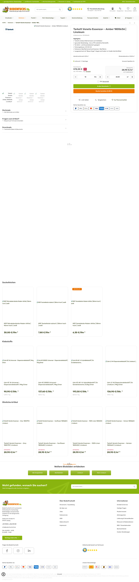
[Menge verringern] (75, 77)
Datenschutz (64, 515)
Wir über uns (63, 508)
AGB (61, 518)
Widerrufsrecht (64, 522)
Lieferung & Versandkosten (125, 518)
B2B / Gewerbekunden (128, 1)
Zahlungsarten (121, 515)
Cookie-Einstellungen (123, 532)
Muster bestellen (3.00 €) (104, 91)
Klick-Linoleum (101, 473)
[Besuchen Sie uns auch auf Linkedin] (29, 551)
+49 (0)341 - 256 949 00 (9, 524)
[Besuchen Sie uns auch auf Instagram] (18, 551)
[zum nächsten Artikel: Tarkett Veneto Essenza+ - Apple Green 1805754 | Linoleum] (134, 23)
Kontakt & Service (122, 505)
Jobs (61, 511)
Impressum (63, 525)
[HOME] (16, 9)
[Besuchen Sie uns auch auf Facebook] (7, 551)
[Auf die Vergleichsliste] (25, 290)
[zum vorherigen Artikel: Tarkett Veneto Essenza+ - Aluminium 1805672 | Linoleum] (130, 23)
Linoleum (80, 473)
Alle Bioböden (59, 473)
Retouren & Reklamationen (125, 522)
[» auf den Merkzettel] (30, 290)
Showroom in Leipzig (64, 1)
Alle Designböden (37, 473)
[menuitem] (9, 18)
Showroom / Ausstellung (67, 505)
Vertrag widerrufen (11, 538)
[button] (113, 9)
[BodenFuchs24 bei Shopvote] (75, 9)
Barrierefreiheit (121, 529)
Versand (88, 71)
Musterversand (121, 511)
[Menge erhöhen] (100, 77)
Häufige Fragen (121, 508)
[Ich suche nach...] (60, 9)
